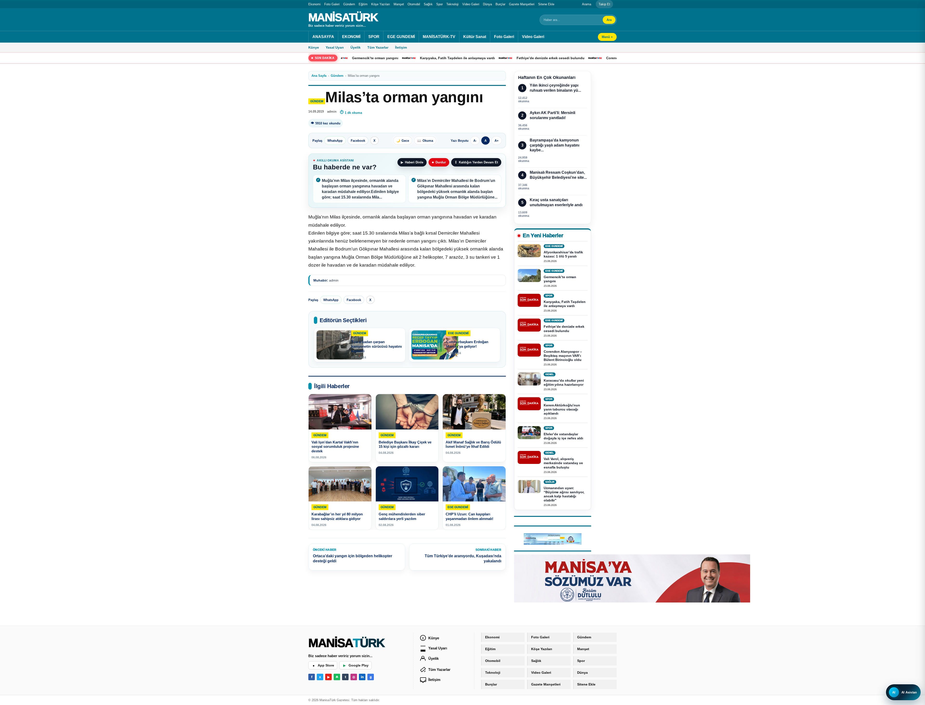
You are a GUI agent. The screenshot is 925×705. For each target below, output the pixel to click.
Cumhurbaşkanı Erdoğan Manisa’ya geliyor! (467, 344)
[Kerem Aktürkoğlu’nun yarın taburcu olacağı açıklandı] (529, 403)
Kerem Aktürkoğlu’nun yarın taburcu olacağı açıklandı (562, 409)
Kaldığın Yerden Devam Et (476, 162)
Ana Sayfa (318, 75)
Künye (313, 47)
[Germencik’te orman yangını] (529, 275)
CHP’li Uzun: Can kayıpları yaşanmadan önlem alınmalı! (469, 516)
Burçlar (500, 4)
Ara (609, 20)
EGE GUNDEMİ (401, 37)
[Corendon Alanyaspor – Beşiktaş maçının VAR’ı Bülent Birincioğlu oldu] (529, 350)
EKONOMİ (351, 37)
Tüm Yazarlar (377, 47)
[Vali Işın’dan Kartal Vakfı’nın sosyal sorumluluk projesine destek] (340, 411)
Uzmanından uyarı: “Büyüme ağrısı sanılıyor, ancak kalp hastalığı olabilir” (564, 494)
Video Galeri (470, 4)
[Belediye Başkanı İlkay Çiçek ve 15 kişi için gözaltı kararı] (407, 411)
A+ (497, 140)
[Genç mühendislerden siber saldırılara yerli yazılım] (407, 484)
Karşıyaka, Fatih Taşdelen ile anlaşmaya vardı (419, 58)
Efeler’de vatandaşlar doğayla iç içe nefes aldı (563, 436)
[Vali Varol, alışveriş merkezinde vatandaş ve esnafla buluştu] (529, 457)
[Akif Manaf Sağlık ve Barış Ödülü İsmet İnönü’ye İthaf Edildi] (474, 411)
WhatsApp (335, 140)
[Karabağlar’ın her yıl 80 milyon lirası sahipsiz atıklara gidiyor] (340, 484)
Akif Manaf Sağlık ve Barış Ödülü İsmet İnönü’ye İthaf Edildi (473, 444)
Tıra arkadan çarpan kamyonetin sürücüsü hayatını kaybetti (376, 346)
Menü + (607, 37)
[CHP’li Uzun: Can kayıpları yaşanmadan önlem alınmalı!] (474, 484)
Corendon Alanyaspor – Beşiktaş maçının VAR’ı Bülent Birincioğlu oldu (563, 356)
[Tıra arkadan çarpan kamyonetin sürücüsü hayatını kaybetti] (340, 344)
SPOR (373, 37)
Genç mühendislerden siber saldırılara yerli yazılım (402, 516)
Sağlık (428, 4)
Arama (586, 4)
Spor (439, 4)
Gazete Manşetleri (522, 4)
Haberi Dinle (412, 162)
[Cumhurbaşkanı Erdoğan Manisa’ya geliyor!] (434, 344)
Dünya (487, 4)
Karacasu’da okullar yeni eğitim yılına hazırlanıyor (564, 382)
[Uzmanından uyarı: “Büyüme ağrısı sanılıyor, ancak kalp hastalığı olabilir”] (529, 486)
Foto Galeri (332, 4)
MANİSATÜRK (343, 17)
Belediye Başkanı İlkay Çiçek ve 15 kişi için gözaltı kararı (405, 444)
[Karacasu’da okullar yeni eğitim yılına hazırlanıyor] (529, 378)
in (362, 677)
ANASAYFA (323, 37)
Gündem (349, 4)
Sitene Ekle (546, 4)
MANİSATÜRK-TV (439, 37)
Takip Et (604, 4)
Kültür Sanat (474, 37)
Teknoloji (452, 4)
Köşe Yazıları (380, 4)
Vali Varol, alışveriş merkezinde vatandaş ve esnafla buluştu (563, 463)
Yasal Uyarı (335, 47)
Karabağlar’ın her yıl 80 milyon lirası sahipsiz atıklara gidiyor (337, 516)
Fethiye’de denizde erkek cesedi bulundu (513, 58)
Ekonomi (314, 4)
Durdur (439, 162)
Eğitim (363, 4)
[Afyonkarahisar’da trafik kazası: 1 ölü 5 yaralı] (529, 250)
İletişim (401, 47)
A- (474, 140)
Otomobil (414, 4)
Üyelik (355, 47)
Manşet (399, 4)
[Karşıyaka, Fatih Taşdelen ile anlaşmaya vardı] (529, 300)
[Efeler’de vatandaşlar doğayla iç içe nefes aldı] (529, 432)
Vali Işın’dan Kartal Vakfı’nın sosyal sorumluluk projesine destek (335, 446)
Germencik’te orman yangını (560, 279)
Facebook (358, 140)
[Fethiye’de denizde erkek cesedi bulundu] (529, 325)
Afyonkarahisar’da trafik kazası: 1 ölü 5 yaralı (563, 254)
